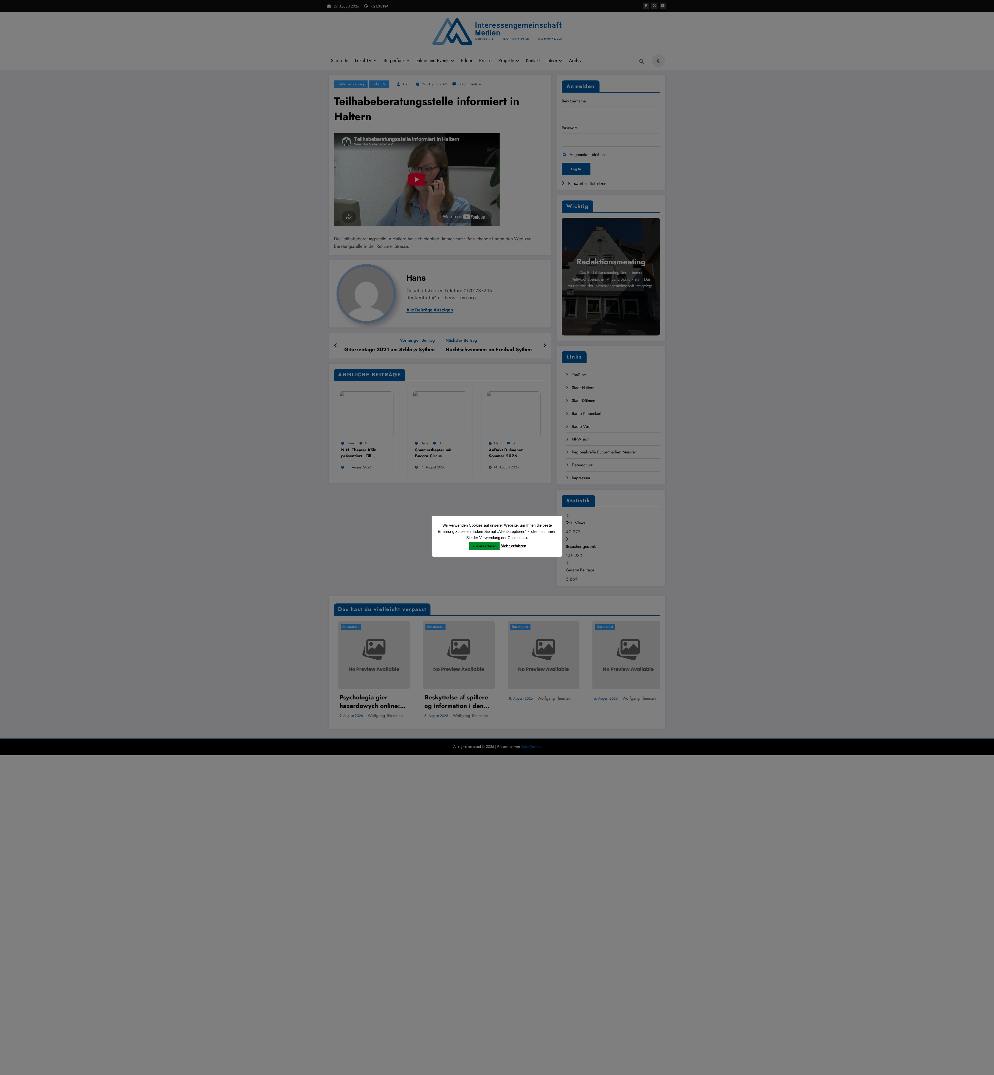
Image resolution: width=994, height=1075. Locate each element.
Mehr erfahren (513, 546)
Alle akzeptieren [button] (484, 546)
